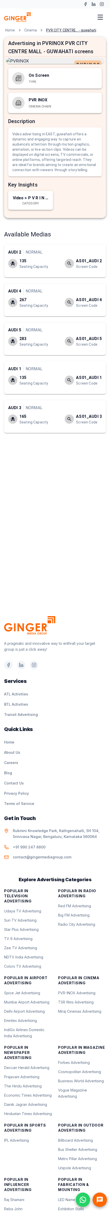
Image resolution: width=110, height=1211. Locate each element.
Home (10, 30)
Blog (8, 773)
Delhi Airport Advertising (24, 1011)
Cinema (30, 30)
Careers (11, 762)
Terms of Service (19, 803)
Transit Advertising (21, 714)
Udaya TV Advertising (22, 911)
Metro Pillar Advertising (77, 1159)
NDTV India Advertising (23, 957)
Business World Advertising (81, 1081)
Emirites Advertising (20, 1020)
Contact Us (14, 783)
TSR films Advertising (76, 1002)
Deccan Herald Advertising (26, 1067)
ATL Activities (16, 694)
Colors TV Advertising (22, 966)
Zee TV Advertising (20, 948)
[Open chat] (100, 1200)
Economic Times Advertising (28, 1095)
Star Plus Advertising (21, 929)
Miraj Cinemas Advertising (79, 1011)
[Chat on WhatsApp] (83, 1200)
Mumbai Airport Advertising (26, 1002)
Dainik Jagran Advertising (25, 1104)
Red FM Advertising (74, 906)
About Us (12, 752)
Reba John (13, 1209)
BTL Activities (16, 704)
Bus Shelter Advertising (77, 1149)
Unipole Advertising (74, 1168)
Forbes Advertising (74, 1062)
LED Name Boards (73, 1199)
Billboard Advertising (75, 1140)
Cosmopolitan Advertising (79, 1072)
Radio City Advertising (76, 924)
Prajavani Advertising (21, 1077)
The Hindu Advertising (23, 1086)
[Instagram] (102, 4)
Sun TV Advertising (20, 920)
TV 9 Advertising (18, 938)
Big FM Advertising (74, 915)
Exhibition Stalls (71, 1209)
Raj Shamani (14, 1199)
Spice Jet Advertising (22, 993)
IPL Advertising (16, 1140)
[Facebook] (85, 4)
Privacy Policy (16, 793)
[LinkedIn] (94, 4)
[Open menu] (100, 17)
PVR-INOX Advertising (76, 993)
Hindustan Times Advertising (28, 1113)
